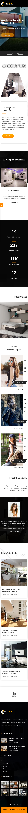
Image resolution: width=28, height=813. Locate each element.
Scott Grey (20, 382)
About (5, 760)
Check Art (7, 33)
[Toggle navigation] (26, 3)
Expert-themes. (16, 809)
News (4, 768)
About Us (8, 136)
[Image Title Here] (5, 784)
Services (5, 763)
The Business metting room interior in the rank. (12, 672)
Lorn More (13, 202)
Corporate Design (14, 190)
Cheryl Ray (20, 461)
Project (5, 766)
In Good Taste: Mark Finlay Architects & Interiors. (11, 590)
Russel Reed (20, 421)
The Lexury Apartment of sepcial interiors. (11, 631)
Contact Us (6, 771)
